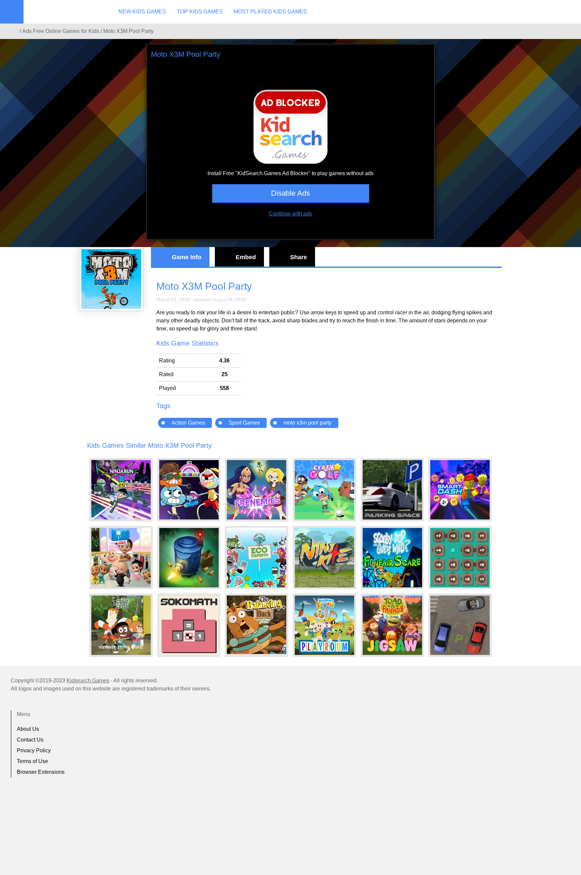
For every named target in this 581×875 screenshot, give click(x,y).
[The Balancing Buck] (256, 624)
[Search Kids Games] (570, 12)
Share (298, 257)
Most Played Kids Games (270, 11)
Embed (246, 257)
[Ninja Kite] (324, 557)
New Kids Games (142, 11)
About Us (28, 729)
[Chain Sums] (460, 557)
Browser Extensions (41, 772)
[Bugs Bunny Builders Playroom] (324, 625)
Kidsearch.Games (88, 680)
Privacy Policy (34, 750)
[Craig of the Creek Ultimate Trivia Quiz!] (121, 625)
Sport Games (244, 423)
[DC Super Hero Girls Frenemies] (256, 490)
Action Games (188, 423)
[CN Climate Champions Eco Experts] (256, 557)
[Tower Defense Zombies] (189, 557)
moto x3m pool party (307, 423)
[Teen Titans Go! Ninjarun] (121, 490)
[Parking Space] (392, 490)
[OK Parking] (460, 625)
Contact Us (30, 740)
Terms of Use (32, 761)
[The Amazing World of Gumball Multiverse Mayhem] (189, 490)
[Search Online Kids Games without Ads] (13, 31)
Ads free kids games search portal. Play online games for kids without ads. (66, 12)
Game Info (186, 257)
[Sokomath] (189, 625)
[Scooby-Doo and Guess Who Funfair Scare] (392, 557)
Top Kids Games (200, 11)
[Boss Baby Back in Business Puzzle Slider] (121, 557)
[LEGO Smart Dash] (460, 490)
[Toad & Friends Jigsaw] (392, 625)
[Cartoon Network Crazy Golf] (324, 490)
